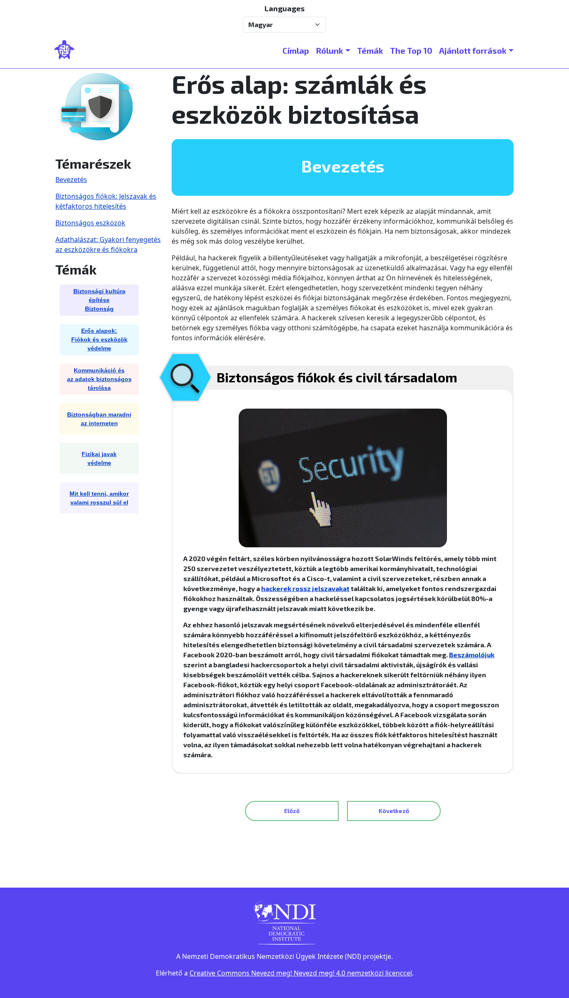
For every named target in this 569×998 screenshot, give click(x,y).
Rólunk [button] (329, 50)
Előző (291, 810)
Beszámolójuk (471, 655)
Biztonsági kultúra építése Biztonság (99, 300)
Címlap (295, 50)
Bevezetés (71, 179)
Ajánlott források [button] (473, 50)
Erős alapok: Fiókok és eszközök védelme (99, 339)
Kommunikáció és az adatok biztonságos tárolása (99, 379)
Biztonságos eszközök (90, 222)
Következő (394, 810)
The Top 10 (411, 50)
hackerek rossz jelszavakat (305, 588)
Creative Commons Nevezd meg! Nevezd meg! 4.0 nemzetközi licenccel (301, 973)
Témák (370, 50)
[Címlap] (68, 50)
